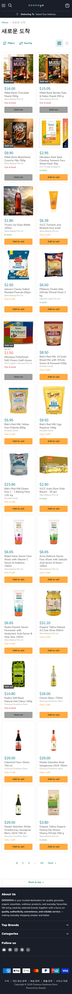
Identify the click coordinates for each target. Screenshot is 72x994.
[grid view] (59, 43)
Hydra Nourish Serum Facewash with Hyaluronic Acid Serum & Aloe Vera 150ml (18, 632)
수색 (7, 981)
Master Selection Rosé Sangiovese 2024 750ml (53, 764)
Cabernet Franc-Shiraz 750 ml (16, 764)
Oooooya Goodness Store (15, 704)
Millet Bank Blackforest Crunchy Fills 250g (17, 158)
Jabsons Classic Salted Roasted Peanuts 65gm (17, 290)
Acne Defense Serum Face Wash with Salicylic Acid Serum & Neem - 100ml (53, 561)
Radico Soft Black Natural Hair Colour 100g (18, 699)
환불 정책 (47, 981)
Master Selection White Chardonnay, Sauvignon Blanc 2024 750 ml (17, 830)
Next (51, 863)
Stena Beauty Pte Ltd (13, 99)
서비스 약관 (61, 981)
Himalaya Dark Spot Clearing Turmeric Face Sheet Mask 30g (52, 160)
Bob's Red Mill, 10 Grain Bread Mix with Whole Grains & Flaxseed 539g (53, 360)
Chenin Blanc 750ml (51, 698)
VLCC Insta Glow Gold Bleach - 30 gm (52, 490)
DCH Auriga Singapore (50, 166)
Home (5, 22)
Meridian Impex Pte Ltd (50, 298)
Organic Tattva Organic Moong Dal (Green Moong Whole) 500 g (53, 830)
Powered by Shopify (36, 988)
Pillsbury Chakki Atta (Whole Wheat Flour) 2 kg (53, 292)
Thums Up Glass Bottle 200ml (17, 226)
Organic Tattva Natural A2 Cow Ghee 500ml (52, 628)
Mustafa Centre (46, 366)
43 (41, 863)
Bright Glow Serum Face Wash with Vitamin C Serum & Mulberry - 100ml (18, 561)
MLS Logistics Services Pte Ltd (18, 363)
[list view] (66, 43)
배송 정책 (35, 981)
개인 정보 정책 (20, 981)
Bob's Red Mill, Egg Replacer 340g (50, 426)
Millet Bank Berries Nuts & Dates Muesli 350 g (53, 94)
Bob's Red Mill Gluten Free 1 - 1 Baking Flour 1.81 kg (17, 492)
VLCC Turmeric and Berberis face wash (50, 226)
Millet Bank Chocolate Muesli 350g (16, 94)
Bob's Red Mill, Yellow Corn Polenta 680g (16, 426)
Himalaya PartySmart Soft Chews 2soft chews (18, 358)
